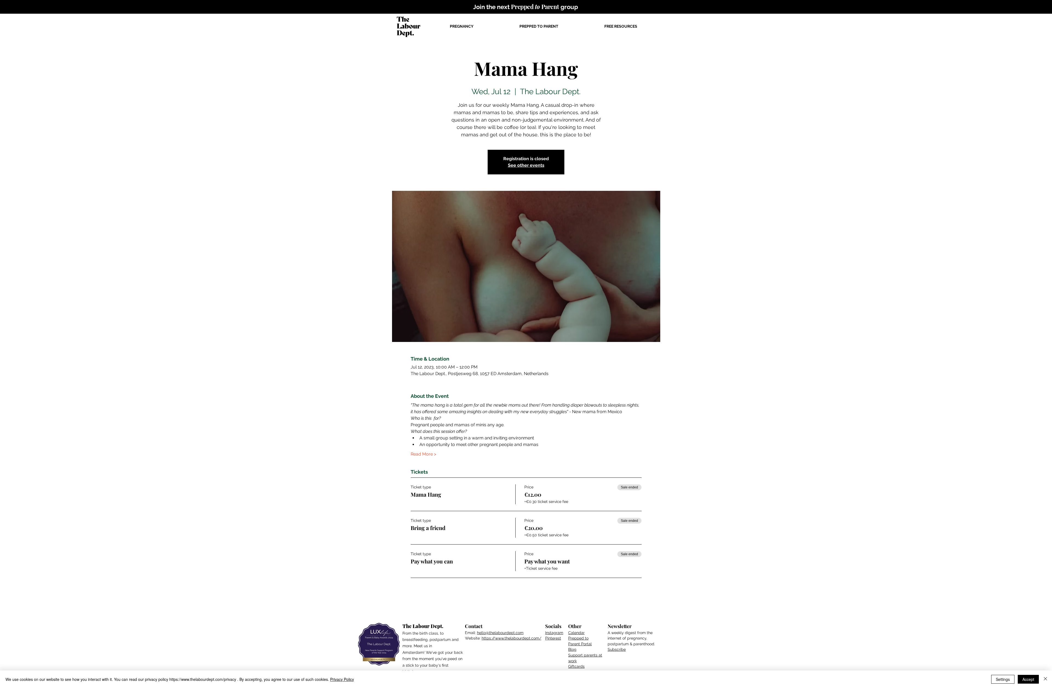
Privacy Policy (342, 679)
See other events (526, 165)
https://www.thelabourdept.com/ (511, 638)
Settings (1003, 679)
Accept (1028, 679)
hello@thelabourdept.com (500, 633)
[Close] (1045, 679)
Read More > (423, 454)
